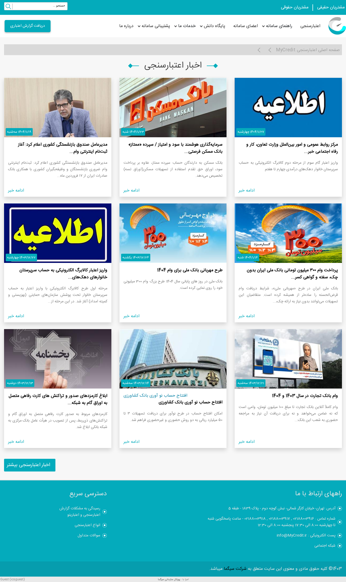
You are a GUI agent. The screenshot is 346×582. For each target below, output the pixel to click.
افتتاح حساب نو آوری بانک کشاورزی (190, 402)
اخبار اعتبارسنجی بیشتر (28, 465)
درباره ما (126, 26)
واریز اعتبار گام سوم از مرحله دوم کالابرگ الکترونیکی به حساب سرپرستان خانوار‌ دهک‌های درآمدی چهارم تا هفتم (288, 166)
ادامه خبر (247, 190)
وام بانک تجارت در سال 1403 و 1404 (305, 396)
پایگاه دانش (214, 26)
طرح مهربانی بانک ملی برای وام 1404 (189, 270)
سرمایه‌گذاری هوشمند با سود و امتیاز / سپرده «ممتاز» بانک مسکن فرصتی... (175, 148)
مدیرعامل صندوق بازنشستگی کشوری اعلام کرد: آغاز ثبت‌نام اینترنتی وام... (62, 148)
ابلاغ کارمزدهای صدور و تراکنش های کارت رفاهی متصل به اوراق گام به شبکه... (58, 399)
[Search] (8, 7)
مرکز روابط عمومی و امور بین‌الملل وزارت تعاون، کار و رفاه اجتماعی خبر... (292, 148)
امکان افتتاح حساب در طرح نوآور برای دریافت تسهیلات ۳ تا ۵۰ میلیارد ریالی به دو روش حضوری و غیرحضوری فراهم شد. (173, 416)
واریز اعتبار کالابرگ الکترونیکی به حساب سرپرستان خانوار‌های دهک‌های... (63, 274)
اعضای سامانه (245, 26)
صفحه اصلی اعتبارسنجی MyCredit (308, 50)
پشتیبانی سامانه (156, 26)
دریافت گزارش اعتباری (27, 26)
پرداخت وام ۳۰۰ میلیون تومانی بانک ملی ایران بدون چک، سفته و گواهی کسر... (292, 274)
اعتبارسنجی (310, 26)
